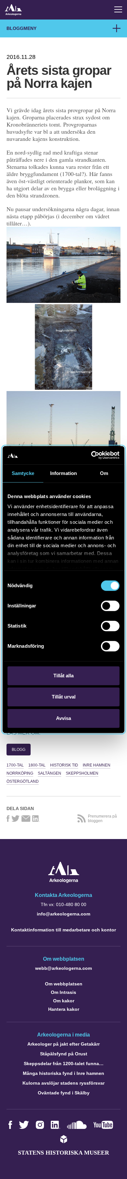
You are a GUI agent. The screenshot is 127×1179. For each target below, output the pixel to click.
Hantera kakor (63, 1009)
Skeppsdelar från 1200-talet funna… (64, 1063)
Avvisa (63, 718)
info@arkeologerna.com (63, 914)
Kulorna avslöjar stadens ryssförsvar (63, 1083)
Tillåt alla (63, 675)
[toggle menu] (118, 9)
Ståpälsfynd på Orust (63, 1053)
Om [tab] (104, 473)
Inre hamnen (96, 765)
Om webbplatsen (63, 984)
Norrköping (20, 773)
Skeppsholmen (82, 773)
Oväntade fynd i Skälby (64, 1093)
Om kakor (63, 1000)
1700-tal (15, 765)
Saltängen (49, 773)
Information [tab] (63, 473)
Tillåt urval (64, 696)
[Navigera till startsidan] (63, 881)
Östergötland (23, 781)
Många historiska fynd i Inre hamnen (63, 1073)
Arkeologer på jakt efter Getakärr (63, 1044)
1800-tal (37, 765)
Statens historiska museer (63, 1152)
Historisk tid (64, 765)
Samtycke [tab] (23, 473)
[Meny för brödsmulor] (116, 28)
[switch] (110, 606)
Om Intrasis (63, 992)
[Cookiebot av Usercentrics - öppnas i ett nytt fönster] (91, 455)
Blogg (18, 749)
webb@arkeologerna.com (63, 968)
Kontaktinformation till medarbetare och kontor (63, 930)
